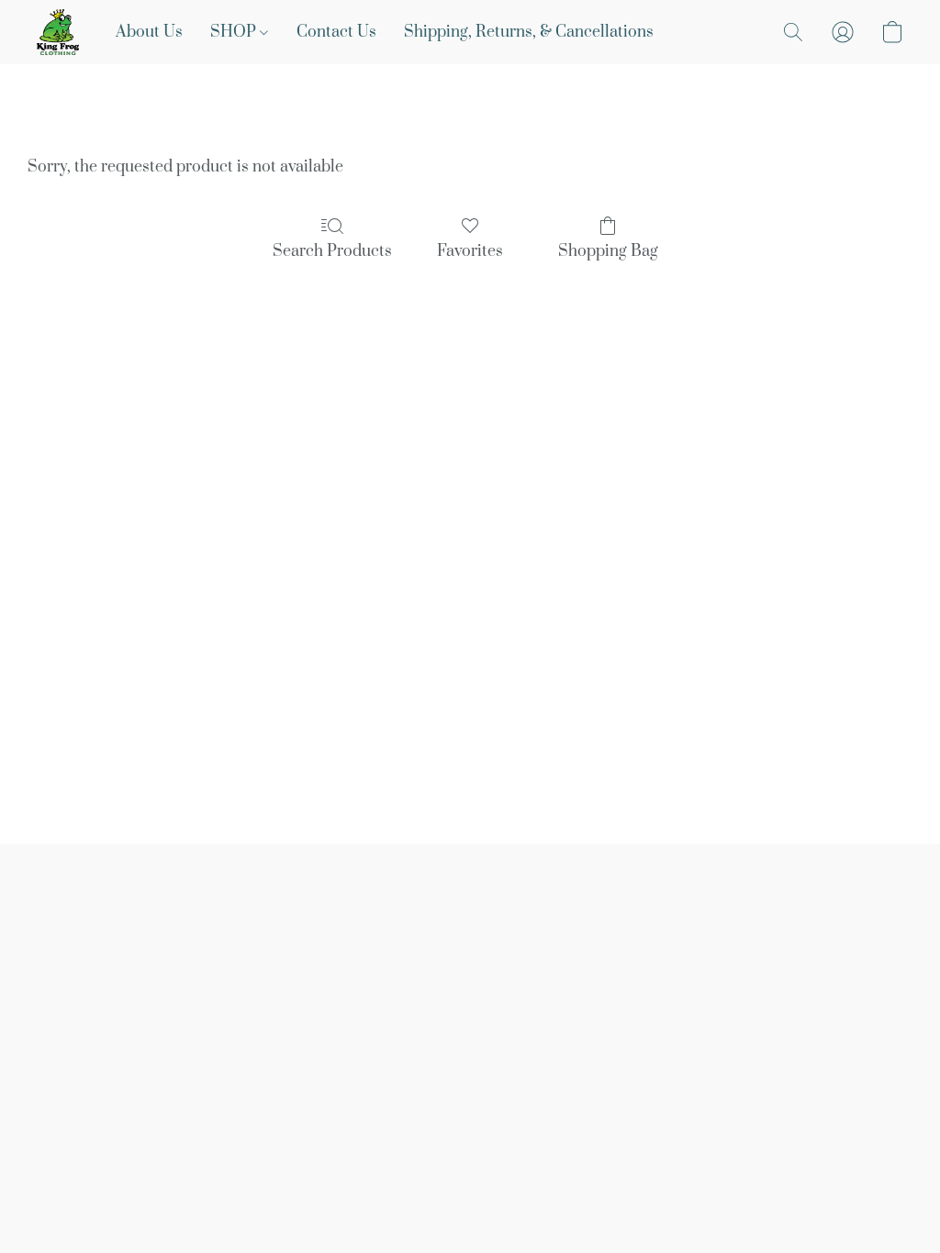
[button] (58, 32)
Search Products (332, 251)
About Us (149, 32)
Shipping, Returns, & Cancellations (529, 32)
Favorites (470, 251)
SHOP (235, 32)
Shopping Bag (608, 251)
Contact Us (336, 32)
